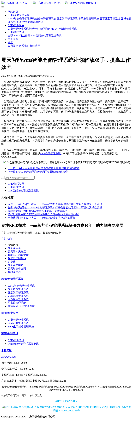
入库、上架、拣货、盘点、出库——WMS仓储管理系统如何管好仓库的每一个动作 (55, 204)
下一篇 (38, 171)
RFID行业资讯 (16, 187)
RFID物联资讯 (16, 183)
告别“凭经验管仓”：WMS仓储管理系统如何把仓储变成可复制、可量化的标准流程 (55, 207)
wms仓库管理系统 (50, 153)
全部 (10, 35)
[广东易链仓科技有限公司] (66, 3)
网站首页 (13, 11)
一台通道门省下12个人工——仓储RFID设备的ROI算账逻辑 (41, 217)
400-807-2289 (8, 357)
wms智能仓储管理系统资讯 (23, 190)
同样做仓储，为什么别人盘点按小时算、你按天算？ (37, 211)
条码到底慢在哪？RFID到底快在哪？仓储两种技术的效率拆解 (43, 214)
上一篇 (43, 168)
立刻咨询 (6, 238)
